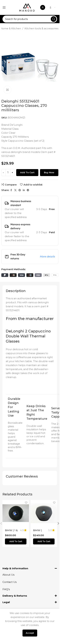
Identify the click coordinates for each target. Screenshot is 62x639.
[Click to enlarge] (7, 89)
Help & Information (15, 568)
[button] (15, 541)
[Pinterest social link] (20, 190)
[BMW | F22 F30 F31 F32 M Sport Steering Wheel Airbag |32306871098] (44, 513)
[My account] (43, 7)
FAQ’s (6, 589)
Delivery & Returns (14, 595)
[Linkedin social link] (24, 190)
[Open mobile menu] (4, 7)
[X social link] (15, 190)
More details (47, 256)
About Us (8, 574)
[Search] (53, 19)
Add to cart (27, 172)
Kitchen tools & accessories (41, 28)
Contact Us (9, 582)
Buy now (49, 172)
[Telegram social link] (28, 190)
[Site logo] (27, 7)
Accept (30, 633)
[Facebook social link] (11, 190)
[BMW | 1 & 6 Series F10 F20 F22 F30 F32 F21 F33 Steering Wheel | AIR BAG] (15, 513)
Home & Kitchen (10, 28)
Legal (6, 602)
